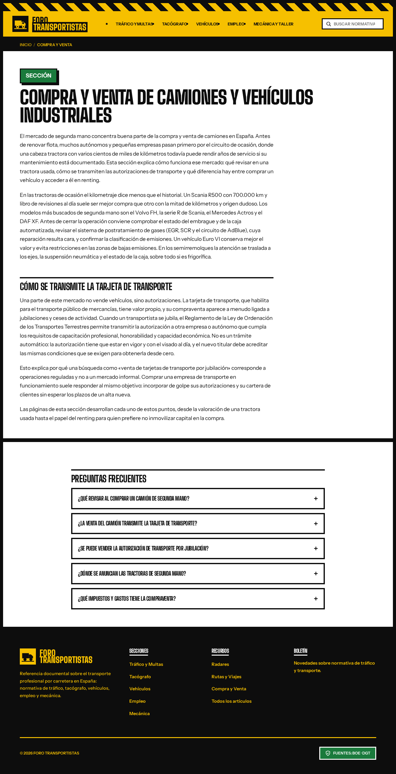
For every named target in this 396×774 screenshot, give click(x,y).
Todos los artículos (232, 701)
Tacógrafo (174, 24)
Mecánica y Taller (274, 24)
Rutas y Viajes (226, 676)
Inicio (26, 44)
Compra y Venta (229, 689)
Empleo (236, 24)
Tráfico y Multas (134, 24)
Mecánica (139, 713)
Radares (220, 664)
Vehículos (207, 24)
